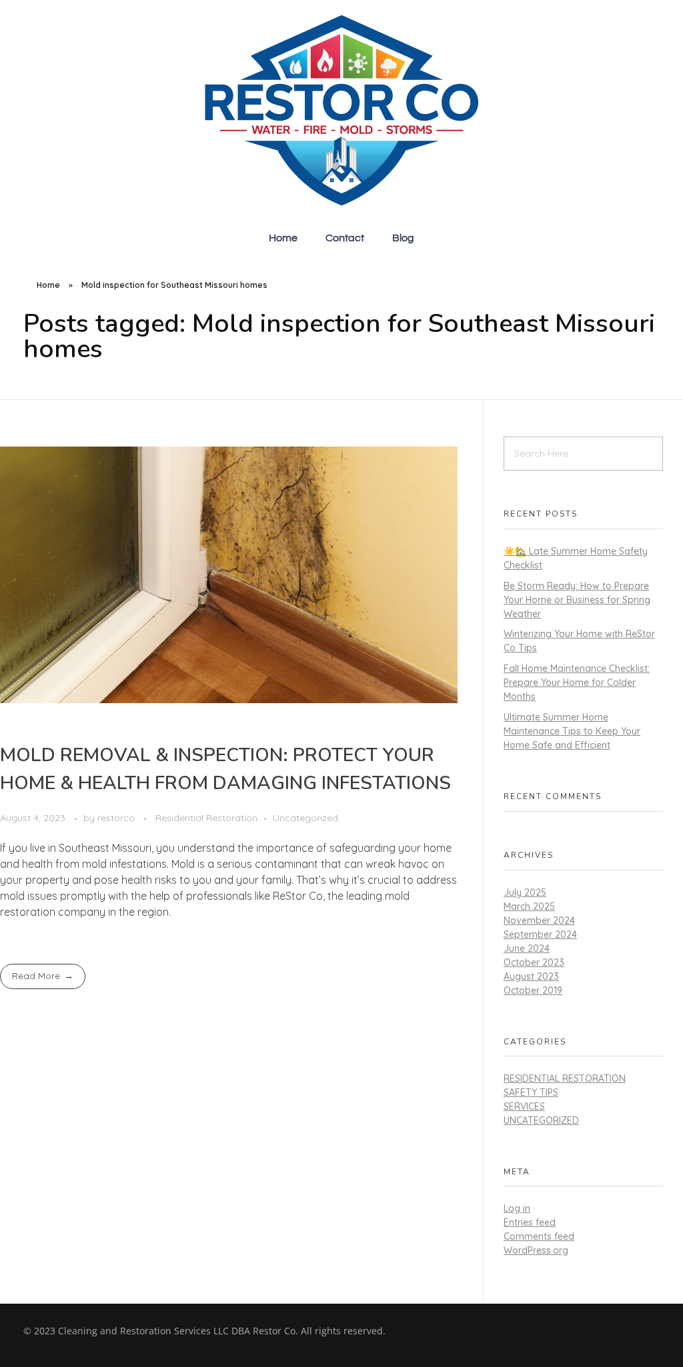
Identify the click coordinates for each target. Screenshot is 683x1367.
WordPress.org (536, 1250)
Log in (517, 1208)
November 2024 (539, 920)
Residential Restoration (206, 818)
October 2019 (533, 990)
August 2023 (531, 976)
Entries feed (530, 1222)
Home (48, 285)
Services (524, 1106)
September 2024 (540, 934)
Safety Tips (531, 1092)
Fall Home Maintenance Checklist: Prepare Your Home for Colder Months (577, 682)
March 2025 (529, 906)
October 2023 (534, 962)
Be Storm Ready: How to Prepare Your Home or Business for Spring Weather (577, 600)
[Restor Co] (341, 110)
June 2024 (527, 948)
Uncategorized (305, 818)
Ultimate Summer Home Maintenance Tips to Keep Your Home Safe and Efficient (572, 731)
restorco (117, 818)
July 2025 (525, 892)
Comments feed (539, 1236)
